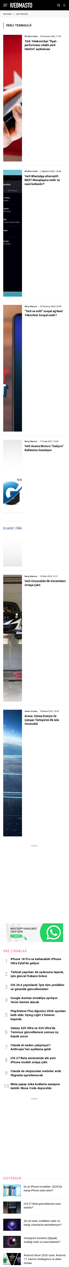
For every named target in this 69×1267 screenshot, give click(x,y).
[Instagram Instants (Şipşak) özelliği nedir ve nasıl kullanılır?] (12, 1242)
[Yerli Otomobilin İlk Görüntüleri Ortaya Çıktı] (12, 638)
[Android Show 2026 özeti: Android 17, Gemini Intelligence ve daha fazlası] (12, 1259)
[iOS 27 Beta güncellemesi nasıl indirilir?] (12, 1208)
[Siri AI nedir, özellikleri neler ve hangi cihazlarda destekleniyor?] (12, 1225)
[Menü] (5, 5)
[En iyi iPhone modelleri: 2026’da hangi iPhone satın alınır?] (12, 1190)
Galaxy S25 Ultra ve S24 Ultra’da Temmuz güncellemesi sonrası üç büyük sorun (35, 1032)
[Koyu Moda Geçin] (64, 5)
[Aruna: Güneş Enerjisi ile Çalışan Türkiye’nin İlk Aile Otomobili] (12, 773)
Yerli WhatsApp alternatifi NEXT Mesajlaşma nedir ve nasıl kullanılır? (42, 180)
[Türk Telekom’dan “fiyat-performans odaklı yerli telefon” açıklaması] (12, 98)
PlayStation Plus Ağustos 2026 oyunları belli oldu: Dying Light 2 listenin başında (38, 1015)
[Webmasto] (21, 5)
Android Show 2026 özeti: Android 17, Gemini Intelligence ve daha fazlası (44, 1259)
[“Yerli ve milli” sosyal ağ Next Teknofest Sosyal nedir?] (12, 368)
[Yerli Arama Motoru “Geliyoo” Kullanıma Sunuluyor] (12, 503)
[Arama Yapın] (59, 5)
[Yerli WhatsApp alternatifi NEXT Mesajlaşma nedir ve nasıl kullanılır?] (12, 233)
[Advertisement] (34, 882)
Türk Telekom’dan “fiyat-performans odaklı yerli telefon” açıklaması (41, 45)
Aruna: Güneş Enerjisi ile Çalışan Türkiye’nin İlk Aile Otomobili (42, 719)
